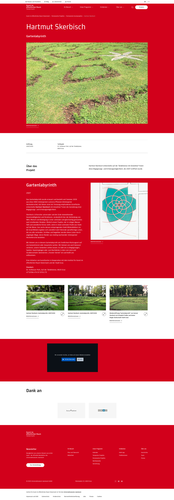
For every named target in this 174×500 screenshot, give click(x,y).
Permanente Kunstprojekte (74, 16)
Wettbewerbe (97, 461)
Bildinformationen (31, 125)
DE (145, 2)
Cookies (99, 496)
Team (142, 455)
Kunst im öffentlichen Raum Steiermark (38, 16)
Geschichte (144, 452)
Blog (47, 2)
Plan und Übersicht (73, 452)
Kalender (95, 452)
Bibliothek (71, 455)
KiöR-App (122, 452)
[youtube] (122, 481)
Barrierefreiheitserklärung (72, 496)
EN (149, 2)
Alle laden (80, 359)
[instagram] (119, 481)
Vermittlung (96, 464)
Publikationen (123, 455)
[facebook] (115, 481)
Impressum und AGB (32, 496)
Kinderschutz (57, 496)
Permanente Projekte (58, 16)
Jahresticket (58, 2)
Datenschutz (45, 496)
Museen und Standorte (34, 2)
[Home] (36, 7)
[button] (68, 7)
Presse (69, 2)
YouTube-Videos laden (70, 359)
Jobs (84, 496)
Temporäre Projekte (98, 455)
